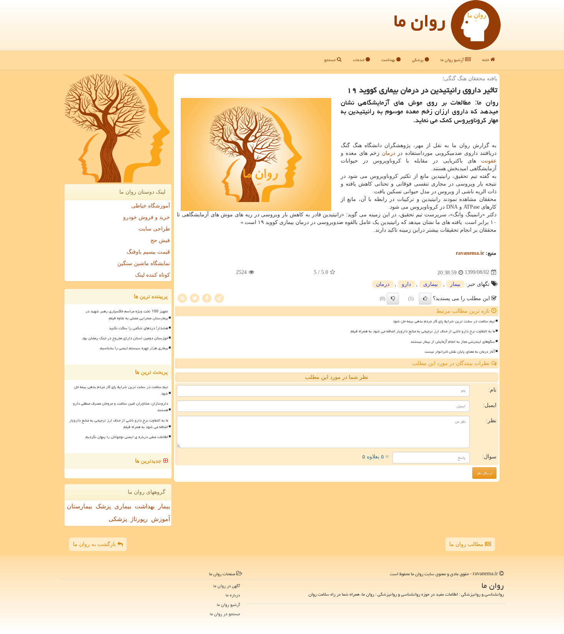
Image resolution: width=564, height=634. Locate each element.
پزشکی (418, 60)
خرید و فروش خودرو (146, 217)
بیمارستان (79, 506)
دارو (406, 284)
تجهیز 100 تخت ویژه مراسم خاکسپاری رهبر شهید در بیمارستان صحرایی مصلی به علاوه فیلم (127, 314)
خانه (486, 60)
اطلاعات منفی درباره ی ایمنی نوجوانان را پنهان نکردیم (127, 437)
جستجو (330, 60)
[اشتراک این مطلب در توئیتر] (194, 297)
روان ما (419, 20)
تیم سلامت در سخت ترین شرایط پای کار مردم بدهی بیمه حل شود (444, 321)
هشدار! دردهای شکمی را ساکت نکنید (138, 328)
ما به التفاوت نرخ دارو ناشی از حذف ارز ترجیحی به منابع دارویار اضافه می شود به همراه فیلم (423, 331)
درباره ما (233, 595)
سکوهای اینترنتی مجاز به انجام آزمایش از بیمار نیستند (453, 341)
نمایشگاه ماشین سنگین (143, 263)
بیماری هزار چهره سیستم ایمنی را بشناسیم (134, 348)
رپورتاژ (139, 519)
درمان (388, 153)
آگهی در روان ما (226, 586)
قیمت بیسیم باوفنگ (148, 252)
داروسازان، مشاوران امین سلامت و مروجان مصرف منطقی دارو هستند (120, 407)
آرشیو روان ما (452, 60)
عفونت (488, 161)
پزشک (103, 506)
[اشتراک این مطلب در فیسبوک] (206, 297)
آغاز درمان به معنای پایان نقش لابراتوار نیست (460, 351)
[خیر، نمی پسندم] (393, 298)
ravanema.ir (470, 253)
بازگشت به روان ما (95, 544)
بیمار (455, 284)
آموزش (160, 519)
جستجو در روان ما (225, 614)
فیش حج (160, 240)
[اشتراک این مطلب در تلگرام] (219, 297)
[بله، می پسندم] (425, 298)
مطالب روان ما (467, 544)
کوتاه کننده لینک (152, 275)
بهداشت (388, 60)
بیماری (430, 284)
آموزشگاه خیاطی (150, 206)
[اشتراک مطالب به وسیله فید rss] (182, 297)
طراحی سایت (154, 229)
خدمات (359, 60)
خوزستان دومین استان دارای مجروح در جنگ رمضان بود (125, 338)
